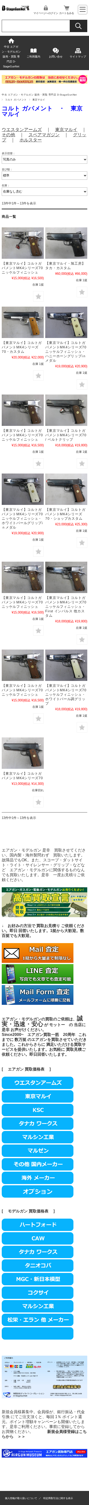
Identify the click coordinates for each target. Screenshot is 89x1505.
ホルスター (31, 140)
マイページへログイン (45, 13)
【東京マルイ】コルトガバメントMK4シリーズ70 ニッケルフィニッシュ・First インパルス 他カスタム (65, 606)
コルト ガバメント (15, 99)
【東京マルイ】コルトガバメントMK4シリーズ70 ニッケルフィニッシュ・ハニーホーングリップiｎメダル (65, 351)
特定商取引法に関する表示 (58, 1498)
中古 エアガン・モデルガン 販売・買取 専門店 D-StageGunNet (11, 56)
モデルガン (18, 1211)
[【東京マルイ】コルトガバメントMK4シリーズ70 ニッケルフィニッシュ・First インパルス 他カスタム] (66, 577)
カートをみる (66, 13)
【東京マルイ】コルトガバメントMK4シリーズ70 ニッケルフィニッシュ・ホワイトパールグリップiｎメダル (22, 518)
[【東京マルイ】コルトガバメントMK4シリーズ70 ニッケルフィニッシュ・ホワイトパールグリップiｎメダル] (66, 322)
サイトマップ (78, 56)
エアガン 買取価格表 (26, 1069)
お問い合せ (56, 56)
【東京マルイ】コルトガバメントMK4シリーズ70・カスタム (22, 347)
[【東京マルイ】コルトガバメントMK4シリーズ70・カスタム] (23, 322)
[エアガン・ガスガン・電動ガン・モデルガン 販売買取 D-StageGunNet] (16, 9)
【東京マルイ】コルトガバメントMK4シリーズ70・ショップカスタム (65, 514)
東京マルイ (66, 129)
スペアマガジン (44, 134)
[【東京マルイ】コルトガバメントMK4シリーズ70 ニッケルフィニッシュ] (23, 243)
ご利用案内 (33, 56)
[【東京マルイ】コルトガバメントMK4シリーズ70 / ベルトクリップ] (66, 410)
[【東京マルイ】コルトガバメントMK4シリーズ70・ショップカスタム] (66, 489)
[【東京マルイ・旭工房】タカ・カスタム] (66, 243)
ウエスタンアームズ (22, 129)
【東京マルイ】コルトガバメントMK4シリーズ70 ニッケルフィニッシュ (24, 267)
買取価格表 (38, 1211)
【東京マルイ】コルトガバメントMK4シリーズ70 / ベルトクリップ (65, 435)
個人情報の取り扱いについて (21, 1498)
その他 (8, 134)
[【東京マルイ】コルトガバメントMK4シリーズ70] (23, 753)
